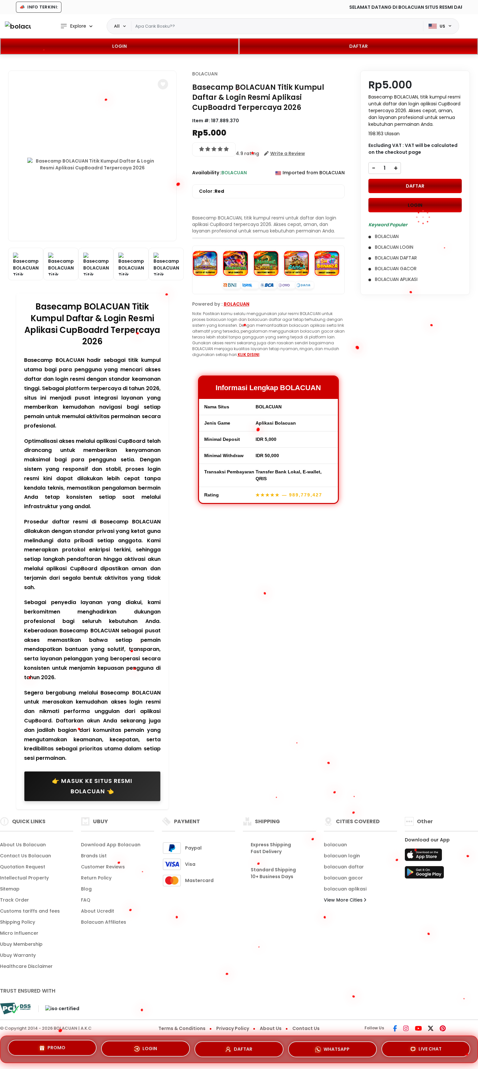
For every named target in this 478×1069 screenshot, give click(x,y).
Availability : (206, 172)
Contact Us (306, 1028)
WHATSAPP (337, 1047)
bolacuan (335, 844)
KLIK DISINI (248, 354)
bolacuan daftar (344, 867)
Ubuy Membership (21, 944)
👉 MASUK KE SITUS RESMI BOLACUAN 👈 (92, 786)
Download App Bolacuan (110, 844)
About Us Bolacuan (23, 844)
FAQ (85, 900)
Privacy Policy (232, 1028)
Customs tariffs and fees (30, 911)
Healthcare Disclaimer (26, 966)
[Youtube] (418, 1029)
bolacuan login (342, 855)
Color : (211, 191)
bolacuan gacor (343, 878)
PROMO (56, 1047)
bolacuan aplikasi (345, 889)
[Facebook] (395, 1029)
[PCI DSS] (15, 1008)
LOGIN (119, 46)
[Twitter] (430, 1029)
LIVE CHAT (430, 1048)
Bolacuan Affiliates (103, 922)
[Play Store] (424, 874)
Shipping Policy (17, 922)
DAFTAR (358, 46)
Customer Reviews (103, 867)
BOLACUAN (205, 74)
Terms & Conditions (182, 1028)
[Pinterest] (442, 1029)
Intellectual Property (24, 878)
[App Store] (424, 857)
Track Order (14, 900)
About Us (271, 1028)
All (117, 26)
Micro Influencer (19, 933)
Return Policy (96, 878)
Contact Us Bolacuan (25, 855)
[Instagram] (406, 1029)
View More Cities (344, 900)
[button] (163, 84)
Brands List (94, 855)
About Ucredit (97, 911)
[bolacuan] (18, 26)
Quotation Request (22, 867)
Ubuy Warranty (18, 955)
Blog (86, 889)
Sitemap (10, 889)
